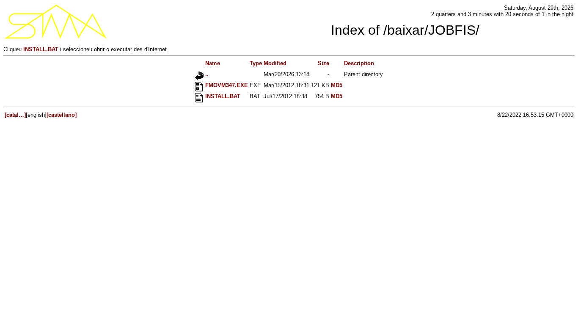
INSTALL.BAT (40, 49)
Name (212, 63)
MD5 (336, 85)
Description (359, 63)
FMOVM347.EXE (226, 85)
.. (206, 74)
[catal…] (15, 115)
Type (256, 63)
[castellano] (62, 115)
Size (323, 63)
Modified (275, 63)
